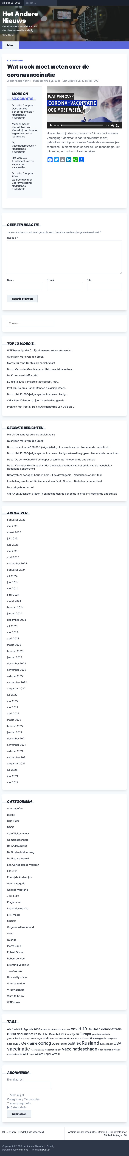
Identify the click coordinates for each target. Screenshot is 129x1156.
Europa (85, 1034)
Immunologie (35, 1038)
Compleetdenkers (17, 839)
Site (89, 280)
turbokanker (106, 1043)
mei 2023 (12, 632)
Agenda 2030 (32, 1029)
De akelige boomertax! (20, 487)
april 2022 (13, 713)
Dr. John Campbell (49, 1034)
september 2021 (17, 757)
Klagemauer (15, 60)
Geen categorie (16, 883)
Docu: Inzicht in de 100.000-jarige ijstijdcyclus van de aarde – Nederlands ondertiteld (58, 447)
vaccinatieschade (79, 1048)
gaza (94, 1034)
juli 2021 (12, 769)
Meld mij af (16, 1095)
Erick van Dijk (68, 1034)
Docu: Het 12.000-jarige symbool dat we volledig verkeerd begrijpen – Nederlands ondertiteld (63, 453)
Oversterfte (59, 1043)
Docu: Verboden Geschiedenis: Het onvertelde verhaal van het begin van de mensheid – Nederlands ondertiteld (59, 467)
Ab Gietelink (15, 1029)
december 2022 (16, 663)
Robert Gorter (15, 952)
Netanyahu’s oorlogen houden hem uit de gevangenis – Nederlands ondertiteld (54, 474)
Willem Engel (43, 1054)
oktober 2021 (15, 751)
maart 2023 (14, 644)
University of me (17, 977)
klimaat (85, 1038)
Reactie (12, 237)
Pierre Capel (14, 945)
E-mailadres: (15, 1079)
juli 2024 (12, 576)
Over (10, 933)
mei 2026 (12, 526)
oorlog (44, 1043)
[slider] (82, 125)
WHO (32, 1054)
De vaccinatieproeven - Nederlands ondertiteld (24, 147)
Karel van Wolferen (58, 1038)
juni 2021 (12, 776)
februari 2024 (15, 607)
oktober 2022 (15, 676)
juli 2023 (12, 626)
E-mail (50, 280)
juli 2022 (12, 694)
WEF (25, 1054)
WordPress (22, 1149)
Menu (10, 45)
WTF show (13, 1002)
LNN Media (13, 914)
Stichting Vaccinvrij (18, 964)
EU (77, 1034)
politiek (74, 1043)
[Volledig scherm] (117, 125)
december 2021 (16, 738)
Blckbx (11, 814)
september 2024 (17, 563)
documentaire (27, 1034)
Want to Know (15, 995)
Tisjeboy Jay (14, 970)
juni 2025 (12, 544)
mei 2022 (12, 707)
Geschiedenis (103, 1034)
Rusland (90, 1043)
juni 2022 (12, 701)
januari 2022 (14, 732)
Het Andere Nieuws (20, 17)
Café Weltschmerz (18, 833)
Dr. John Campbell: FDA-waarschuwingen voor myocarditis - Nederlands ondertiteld (23, 181)
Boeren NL (45, 1029)
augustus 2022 (16, 688)
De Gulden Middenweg (20, 852)
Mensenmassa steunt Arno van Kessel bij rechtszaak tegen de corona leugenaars (24, 130)
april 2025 (13, 557)
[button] (84, 107)
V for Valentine (16, 983)
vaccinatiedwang (37, 1050)
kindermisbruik (74, 1038)
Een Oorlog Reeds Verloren (23, 864)
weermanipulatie (14, 1054)
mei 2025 (12, 551)
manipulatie (112, 1038)
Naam (10, 280)
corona (66, 1029)
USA (117, 1043)
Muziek (11, 920)
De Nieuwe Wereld (18, 858)
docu (11, 1033)
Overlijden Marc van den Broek (25, 440)
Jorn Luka (13, 895)
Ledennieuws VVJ (17, 908)
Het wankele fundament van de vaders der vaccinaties (23, 162)
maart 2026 (14, 532)
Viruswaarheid (15, 989)
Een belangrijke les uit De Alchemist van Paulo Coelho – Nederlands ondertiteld (54, 481)
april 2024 (13, 594)
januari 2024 (14, 613)
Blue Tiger (13, 820)
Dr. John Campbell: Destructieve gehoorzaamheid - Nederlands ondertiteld (23, 112)
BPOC (10, 827)
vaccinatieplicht (53, 1049)
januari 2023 (14, 657)
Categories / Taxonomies (23, 1099)
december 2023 (16, 619)
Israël (46, 1038)
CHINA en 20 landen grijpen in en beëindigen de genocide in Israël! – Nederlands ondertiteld (62, 493)
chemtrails (56, 1029)
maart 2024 (14, 601)
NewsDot (45, 1149)
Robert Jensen (16, 958)
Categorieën (19, 1107)
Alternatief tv (15, 808)
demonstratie (111, 1029)
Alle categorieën (20, 1103)
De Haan (94, 1029)
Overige (11, 939)
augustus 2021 (16, 763)
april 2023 (13, 638)
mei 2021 (12, 782)
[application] (84, 107)
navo (16, 1043)
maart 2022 (14, 719)
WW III (56, 1054)
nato (9, 1043)
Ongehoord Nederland (20, 927)
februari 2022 (15, 726)
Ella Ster (12, 870)
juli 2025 (12, 538)
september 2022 (17, 682)
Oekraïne (29, 1043)
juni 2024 (12, 582)
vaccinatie (22, 99)
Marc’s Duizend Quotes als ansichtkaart (31, 434)
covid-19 (79, 1028)
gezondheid (13, 1038)
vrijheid (117, 1050)
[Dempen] (112, 125)
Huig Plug (25, 1039)
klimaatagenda (98, 1038)
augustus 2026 (16, 519)
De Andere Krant (17, 845)
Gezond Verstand (17, 889)
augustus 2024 (16, 569)
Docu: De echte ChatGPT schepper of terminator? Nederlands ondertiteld (51, 459)
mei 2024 (12, 588)
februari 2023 (15, 651)
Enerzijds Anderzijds (19, 877)
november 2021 (16, 744)
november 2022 (16, 669)
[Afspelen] (51, 125)
